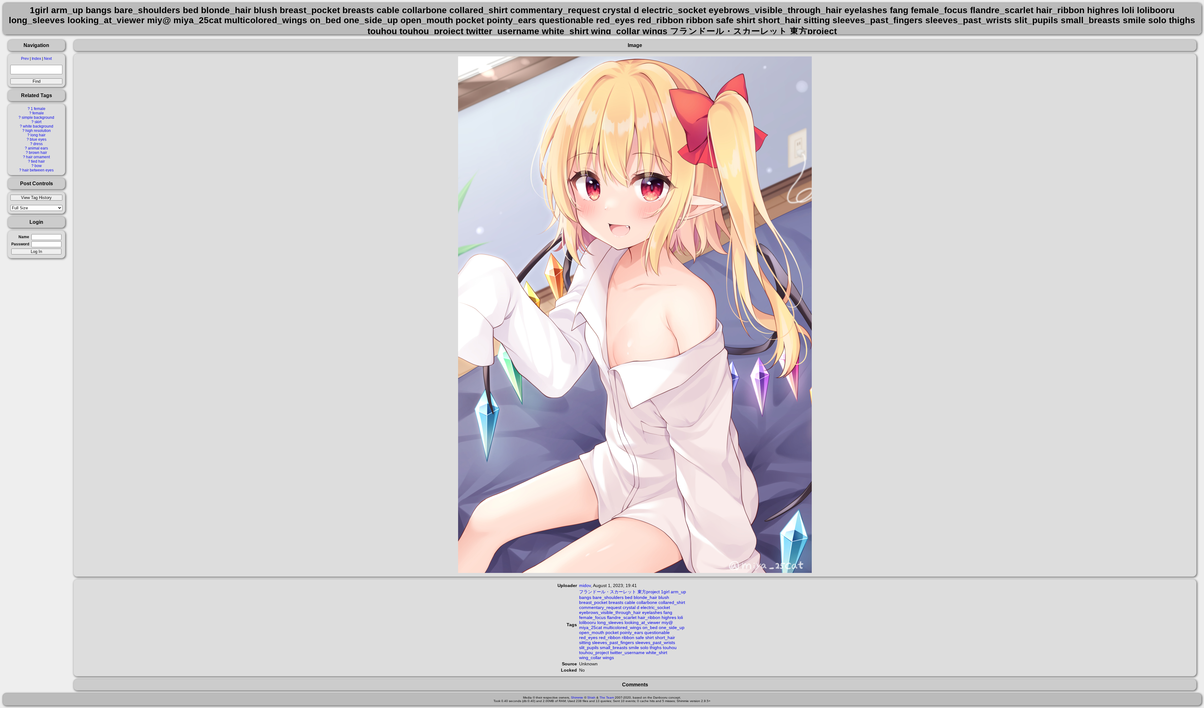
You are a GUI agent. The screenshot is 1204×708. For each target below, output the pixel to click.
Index (36, 58)
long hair (37, 135)
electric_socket (655, 607)
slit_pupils (589, 647)
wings (608, 657)
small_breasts (613, 647)
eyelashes (652, 612)
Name (23, 237)
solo (644, 647)
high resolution (38, 130)
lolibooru (587, 622)
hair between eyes (38, 170)
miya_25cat (590, 627)
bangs (585, 597)
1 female (38, 109)
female (38, 113)
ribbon (628, 637)
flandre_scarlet (621, 617)
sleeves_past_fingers (613, 642)
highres (669, 617)
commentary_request (600, 607)
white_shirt (656, 652)
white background (38, 126)
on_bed (649, 627)
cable (630, 602)
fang (667, 612)
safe (640, 637)
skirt (37, 122)
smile (634, 647)
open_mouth (591, 632)
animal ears (38, 148)
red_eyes (588, 637)
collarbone (646, 602)
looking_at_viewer (642, 622)
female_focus (592, 617)
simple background (38, 117)
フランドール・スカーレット (607, 591)
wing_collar (590, 657)
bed (628, 597)
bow (38, 166)
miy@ (667, 622)
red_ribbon (609, 637)
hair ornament (38, 157)
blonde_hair (645, 597)
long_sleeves (610, 622)
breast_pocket (593, 602)
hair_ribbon (649, 617)
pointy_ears (631, 632)
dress (38, 144)
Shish (591, 697)
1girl (665, 591)
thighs (656, 647)
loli (680, 617)
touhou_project (594, 652)
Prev (25, 58)
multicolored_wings (622, 627)
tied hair (38, 161)
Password (20, 244)
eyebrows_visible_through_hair (610, 612)
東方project (648, 591)
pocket (612, 632)
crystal (629, 607)
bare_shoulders (608, 597)
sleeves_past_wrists (655, 642)
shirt (649, 637)
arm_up (678, 591)
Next (48, 58)
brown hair (38, 152)
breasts (616, 602)
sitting (585, 642)
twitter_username (627, 652)
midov (585, 585)
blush (663, 597)
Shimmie (577, 697)
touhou (670, 647)
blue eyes (38, 139)
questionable (657, 632)
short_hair (665, 637)
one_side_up (671, 627)
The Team (606, 697)
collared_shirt (671, 602)
